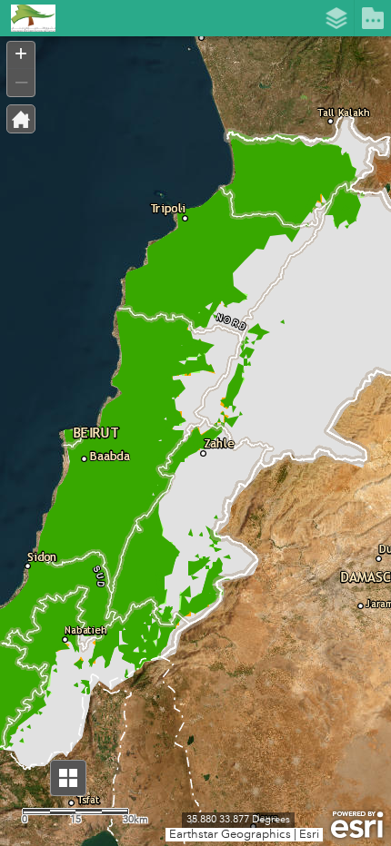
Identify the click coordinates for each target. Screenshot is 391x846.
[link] (27, 18)
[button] (68, 778)
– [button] (21, 81)
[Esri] (356, 825)
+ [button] (21, 53)
